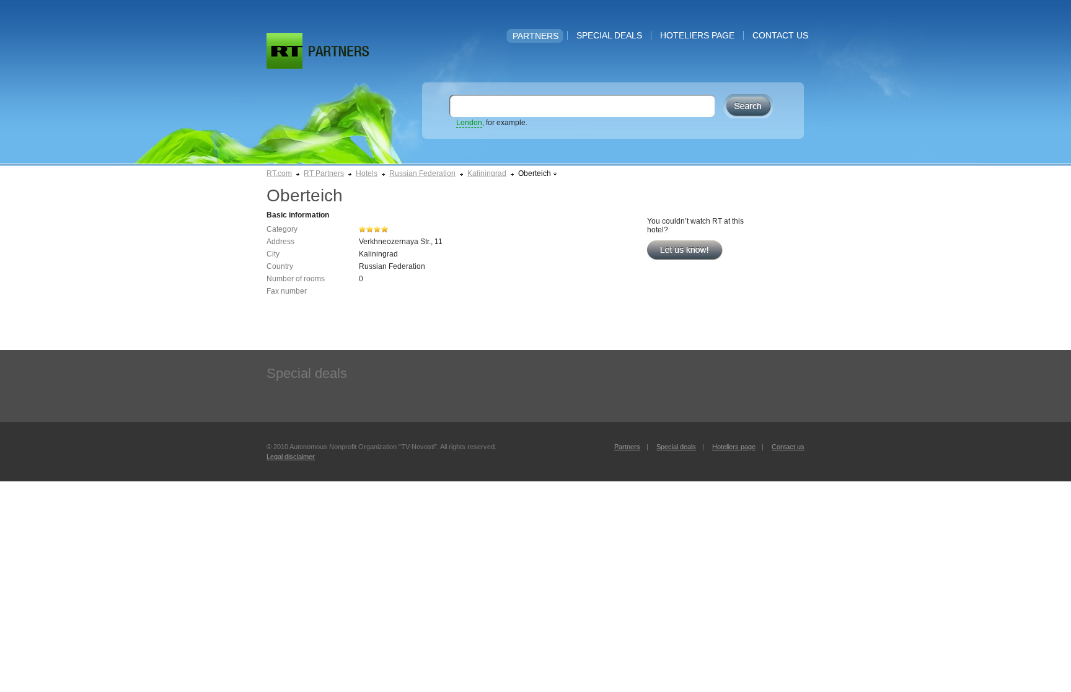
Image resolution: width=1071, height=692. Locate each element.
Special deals (609, 35)
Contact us (780, 35)
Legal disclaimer (291, 456)
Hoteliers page (697, 35)
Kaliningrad (486, 173)
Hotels (366, 173)
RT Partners (324, 173)
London (469, 122)
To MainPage (339, 51)
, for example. (491, 122)
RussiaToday (284, 51)
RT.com (279, 173)
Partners (535, 36)
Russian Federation (422, 173)
